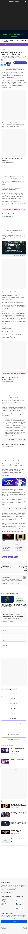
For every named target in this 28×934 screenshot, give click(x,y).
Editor (2, 900)
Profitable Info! (14, 34)
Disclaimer (25, 928)
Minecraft (25, 60)
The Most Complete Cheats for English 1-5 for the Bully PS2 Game (7, 605)
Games (5, 48)
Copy (9, 64)
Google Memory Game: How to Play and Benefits (20, 605)
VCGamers (4, 928)
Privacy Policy (24, 929)
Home (2, 48)
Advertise (3, 904)
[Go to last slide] (23, 593)
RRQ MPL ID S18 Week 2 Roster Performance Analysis (18, 805)
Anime (11, 824)
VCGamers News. (11, 519)
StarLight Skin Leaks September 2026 (15, 831)
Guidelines (24, 927)
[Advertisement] (14, 16)
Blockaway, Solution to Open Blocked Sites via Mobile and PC (18, 840)
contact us (3, 903)
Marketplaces (4, 899)
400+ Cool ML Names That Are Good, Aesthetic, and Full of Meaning (18, 814)
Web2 (16, 557)
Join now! (14, 921)
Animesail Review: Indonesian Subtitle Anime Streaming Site (18, 822)
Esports (11, 807)
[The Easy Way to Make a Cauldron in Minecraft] (9, 62)
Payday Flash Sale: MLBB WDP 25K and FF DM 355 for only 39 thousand (18, 750)
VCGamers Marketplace (11, 528)
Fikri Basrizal (6, 60)
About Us (3, 901)
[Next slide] (25, 593)
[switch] (26, 40)
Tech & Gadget (13, 842)
